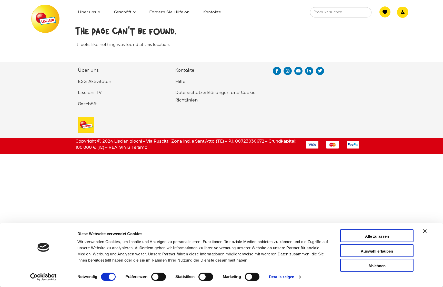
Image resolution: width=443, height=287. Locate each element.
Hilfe (180, 81)
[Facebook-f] (277, 71)
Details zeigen (281, 277)
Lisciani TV (90, 92)
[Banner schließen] (425, 235)
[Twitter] (320, 71)
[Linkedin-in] (309, 71)
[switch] (158, 277)
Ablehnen (377, 266)
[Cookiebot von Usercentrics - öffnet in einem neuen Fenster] (43, 277)
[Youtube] (298, 71)
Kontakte (184, 70)
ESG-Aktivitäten (94, 81)
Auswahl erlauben (377, 251)
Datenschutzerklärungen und (207, 92)
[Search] (359, 13)
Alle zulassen (377, 236)
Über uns (88, 70)
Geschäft (87, 104)
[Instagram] (288, 71)
